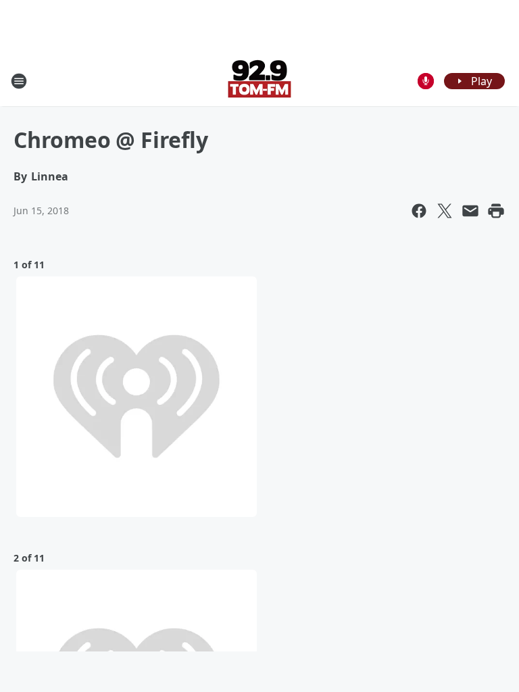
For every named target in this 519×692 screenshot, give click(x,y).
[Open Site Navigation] (19, 81)
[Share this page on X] (444, 210)
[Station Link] (259, 81)
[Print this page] (496, 210)
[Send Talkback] (426, 81)
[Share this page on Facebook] (419, 210)
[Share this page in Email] (470, 210)
